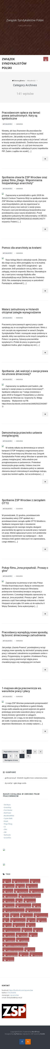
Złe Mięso (7, 805)
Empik (6, 821)
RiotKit (42, 1034)
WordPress (35, 1032)
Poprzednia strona (11, 752)
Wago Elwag (8, 824)
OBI (5, 832)
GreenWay (7, 807)
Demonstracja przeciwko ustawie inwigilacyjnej (22, 434)
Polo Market (8, 810)
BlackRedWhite (9, 816)
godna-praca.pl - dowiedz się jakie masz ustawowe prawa (26, 778)
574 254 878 (11, 993)
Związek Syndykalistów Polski (25, 20)
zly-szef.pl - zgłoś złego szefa (15, 783)
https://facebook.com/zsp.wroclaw (21, 990)
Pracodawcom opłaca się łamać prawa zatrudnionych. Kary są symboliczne (21, 115)
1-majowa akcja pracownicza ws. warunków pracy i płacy (22, 690)
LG (5, 827)
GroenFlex (7, 838)
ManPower (7, 813)
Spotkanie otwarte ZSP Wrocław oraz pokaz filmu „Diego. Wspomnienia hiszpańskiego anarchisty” (24, 180)
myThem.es (18, 1034)
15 (28, 756)
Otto (5, 829)
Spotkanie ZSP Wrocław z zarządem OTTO (23, 502)
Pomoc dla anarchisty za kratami (21, 247)
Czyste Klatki (8, 818)
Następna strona (11, 760)
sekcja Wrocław (25, 25)
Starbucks (7, 835)
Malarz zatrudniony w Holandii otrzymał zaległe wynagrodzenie (21, 311)
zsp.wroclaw (14, 995)
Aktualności (7, 124)
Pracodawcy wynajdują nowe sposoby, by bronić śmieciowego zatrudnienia (25, 634)
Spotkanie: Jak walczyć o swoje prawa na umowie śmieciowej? (25, 373)
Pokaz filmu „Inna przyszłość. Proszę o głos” (25, 569)
